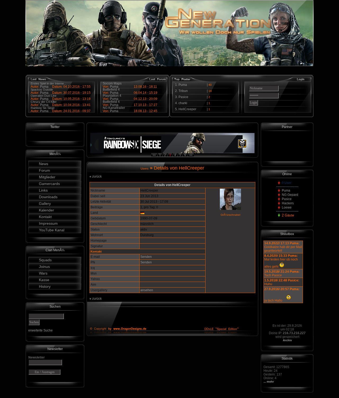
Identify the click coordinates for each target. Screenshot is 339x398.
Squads (45, 260)
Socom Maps (112, 83)
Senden (146, 257)
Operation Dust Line (43, 95)
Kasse (44, 280)
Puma (44, 111)
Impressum (48, 223)
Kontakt (45, 217)
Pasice (183, 97)
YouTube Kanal (51, 230)
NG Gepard (290, 195)
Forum (44, 170)
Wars (43, 273)
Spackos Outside (42, 89)
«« (154, 155)
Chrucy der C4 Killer (44, 101)
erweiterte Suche (40, 330)
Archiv (287, 340)
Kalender (46, 210)
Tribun (183, 91)
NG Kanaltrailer (114, 108)
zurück (96, 176)
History (45, 286)
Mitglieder (47, 177)
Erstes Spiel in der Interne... (48, 83)
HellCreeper (187, 109)
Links (43, 190)
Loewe (287, 207)
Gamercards (49, 184)
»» (191, 155)
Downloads (48, 197)
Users (145, 168)
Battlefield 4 (111, 89)
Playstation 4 (112, 96)
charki (183, 103)
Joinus (44, 266)
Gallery (45, 203)
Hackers (288, 203)
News (43, 164)
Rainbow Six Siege (43, 107)
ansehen (146, 290)
